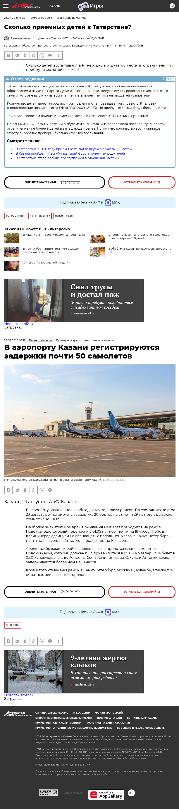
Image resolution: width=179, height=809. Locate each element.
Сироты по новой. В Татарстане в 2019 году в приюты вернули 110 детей (139, 236)
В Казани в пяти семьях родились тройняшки (54, 234)
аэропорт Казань (114, 479)
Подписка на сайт (109, 718)
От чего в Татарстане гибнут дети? (46, 262)
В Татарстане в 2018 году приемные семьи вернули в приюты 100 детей (74, 149)
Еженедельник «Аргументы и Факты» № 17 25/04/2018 (108, 45)
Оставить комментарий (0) (142, 182)
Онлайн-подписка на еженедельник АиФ (63, 718)
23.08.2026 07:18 (15, 340)
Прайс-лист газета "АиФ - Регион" (58, 723)
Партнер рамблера (73, 793)
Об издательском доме (51, 712)
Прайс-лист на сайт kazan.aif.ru (108, 723)
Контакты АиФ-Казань (142, 718)
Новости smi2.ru (18, 324)
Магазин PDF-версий (109, 712)
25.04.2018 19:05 (14, 17)
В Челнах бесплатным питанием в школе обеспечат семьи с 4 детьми (51, 250)
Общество (28, 45)
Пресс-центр (81, 712)
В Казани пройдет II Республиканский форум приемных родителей (70, 153)
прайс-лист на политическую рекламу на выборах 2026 (73, 728)
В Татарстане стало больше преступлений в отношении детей (66, 158)
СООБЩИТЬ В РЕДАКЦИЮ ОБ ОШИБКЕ (141, 728)
